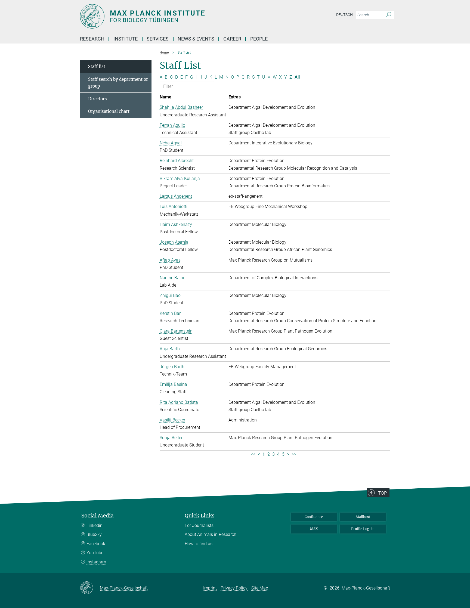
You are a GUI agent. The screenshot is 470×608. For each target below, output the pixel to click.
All (297, 77)
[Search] (388, 15)
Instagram (96, 561)
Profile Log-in (363, 529)
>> (294, 454)
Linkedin (94, 525)
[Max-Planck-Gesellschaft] (90, 588)
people (259, 39)
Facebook (95, 543)
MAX (314, 529)
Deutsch (344, 15)
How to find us (198, 543)
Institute (125, 39)
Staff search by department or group (118, 83)
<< (253, 454)
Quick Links (200, 516)
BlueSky (94, 534)
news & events (196, 39)
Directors (97, 98)
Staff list (96, 66)
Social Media (97, 516)
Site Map (259, 588)
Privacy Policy (234, 588)
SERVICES (158, 39)
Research (92, 39)
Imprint (210, 588)
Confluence (314, 517)
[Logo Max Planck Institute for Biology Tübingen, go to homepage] (182, 16)
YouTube (94, 552)
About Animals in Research (210, 534)
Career (232, 39)
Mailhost (363, 517)
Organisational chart (108, 111)
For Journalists (199, 525)
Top (382, 493)
